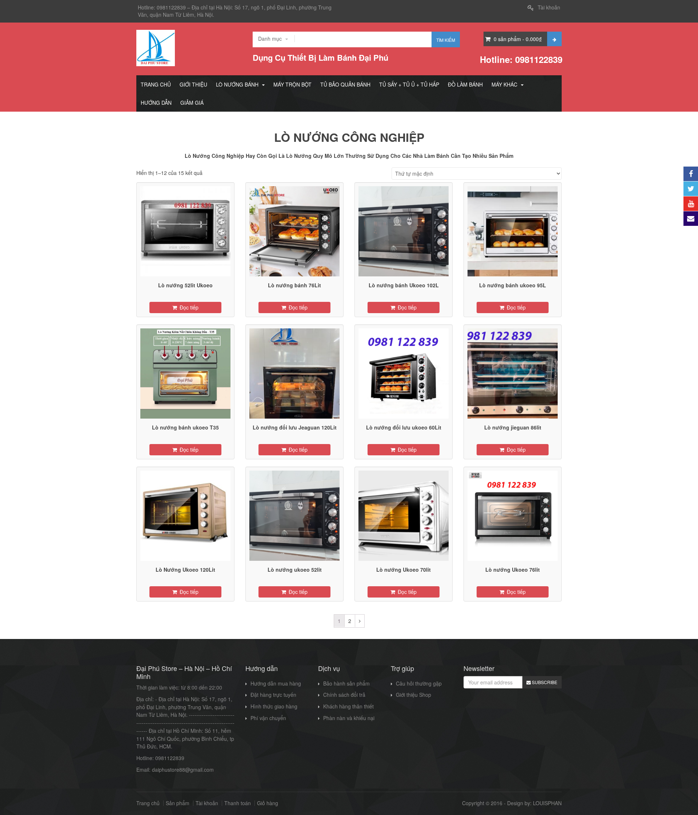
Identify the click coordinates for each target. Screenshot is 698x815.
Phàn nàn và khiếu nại (348, 718)
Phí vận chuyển (268, 718)
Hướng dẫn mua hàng (275, 683)
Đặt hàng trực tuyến (273, 694)
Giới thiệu (193, 84)
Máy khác (504, 84)
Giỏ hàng (267, 803)
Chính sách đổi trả (344, 694)
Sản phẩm (177, 803)
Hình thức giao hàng (273, 706)
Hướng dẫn (156, 102)
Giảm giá (192, 102)
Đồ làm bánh (465, 84)
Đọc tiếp (189, 307)
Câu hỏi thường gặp (419, 683)
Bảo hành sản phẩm (346, 683)
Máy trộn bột (292, 84)
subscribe (544, 682)
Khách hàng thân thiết (348, 706)
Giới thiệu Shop (413, 694)
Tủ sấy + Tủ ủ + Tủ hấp (409, 84)
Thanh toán (237, 803)
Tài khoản (549, 7)
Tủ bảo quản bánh (345, 84)
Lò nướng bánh (237, 84)
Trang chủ (156, 84)
